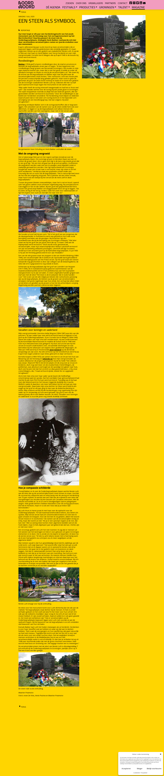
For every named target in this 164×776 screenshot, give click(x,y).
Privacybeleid (144, 773)
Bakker (21, 64)
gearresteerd (55, 350)
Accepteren (126, 768)
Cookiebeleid (136, 773)
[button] (160, 754)
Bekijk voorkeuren (154, 768)
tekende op (48, 359)
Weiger (139, 768)
